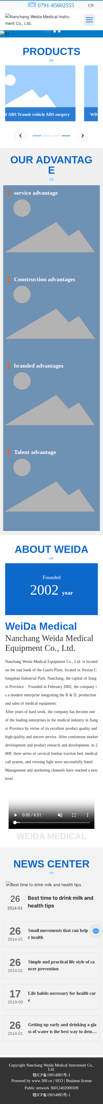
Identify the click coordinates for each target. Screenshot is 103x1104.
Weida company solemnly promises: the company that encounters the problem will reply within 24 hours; (51, 253)
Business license (79, 1081)
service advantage (36, 193)
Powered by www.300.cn (31, 1081)
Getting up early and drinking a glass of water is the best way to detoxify (62, 1031)
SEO (59, 1081)
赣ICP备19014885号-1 (51, 1075)
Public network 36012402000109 (51, 1088)
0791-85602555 (56, 5)
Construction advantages (44, 279)
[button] (47, 31)
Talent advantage (35, 452)
